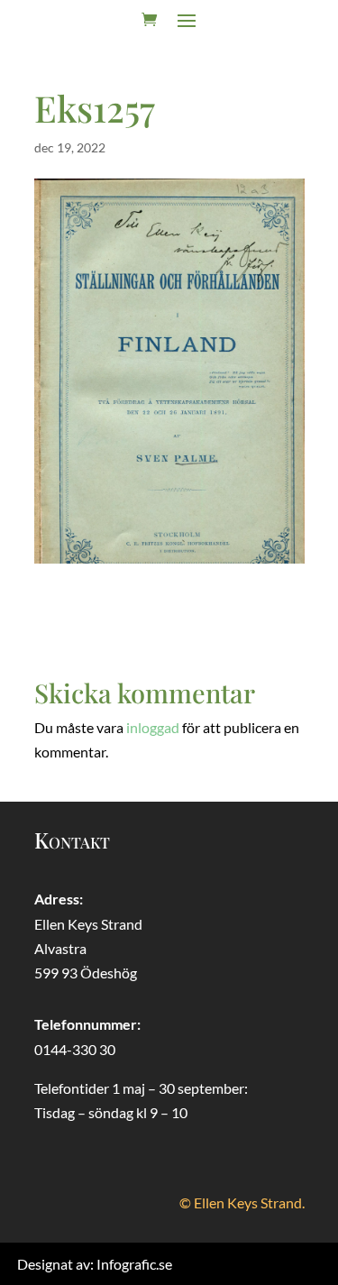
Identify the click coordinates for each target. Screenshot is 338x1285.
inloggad (152, 727)
